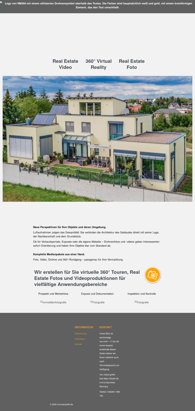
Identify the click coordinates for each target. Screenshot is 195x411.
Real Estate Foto (132, 63)
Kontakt (78, 344)
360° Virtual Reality (99, 63)
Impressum (80, 338)
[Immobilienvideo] (64, 49)
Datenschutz (80, 333)
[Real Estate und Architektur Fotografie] (130, 49)
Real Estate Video (65, 63)
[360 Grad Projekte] (97, 49)
